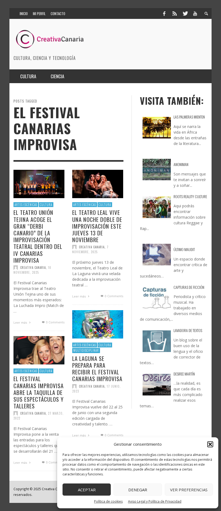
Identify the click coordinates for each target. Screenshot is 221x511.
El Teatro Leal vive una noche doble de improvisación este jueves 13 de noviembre (97, 226)
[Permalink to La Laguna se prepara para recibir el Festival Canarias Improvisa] (97, 324)
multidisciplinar (86, 350)
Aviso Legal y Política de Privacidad (154, 501)
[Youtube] (195, 13)
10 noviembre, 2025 (32, 270)
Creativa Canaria (33, 267)
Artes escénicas (26, 204)
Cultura (46, 204)
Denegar (137, 489)
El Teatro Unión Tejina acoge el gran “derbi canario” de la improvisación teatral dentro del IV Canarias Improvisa (37, 236)
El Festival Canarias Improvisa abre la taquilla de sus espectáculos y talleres (38, 392)
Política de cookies (108, 501)
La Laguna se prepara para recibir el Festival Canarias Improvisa (97, 368)
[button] (210, 444)
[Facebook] (164, 13)
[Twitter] (185, 13)
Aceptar (87, 489)
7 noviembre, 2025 (90, 249)
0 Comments (54, 322)
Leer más (20, 322)
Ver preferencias (189, 489)
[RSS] (175, 13)
